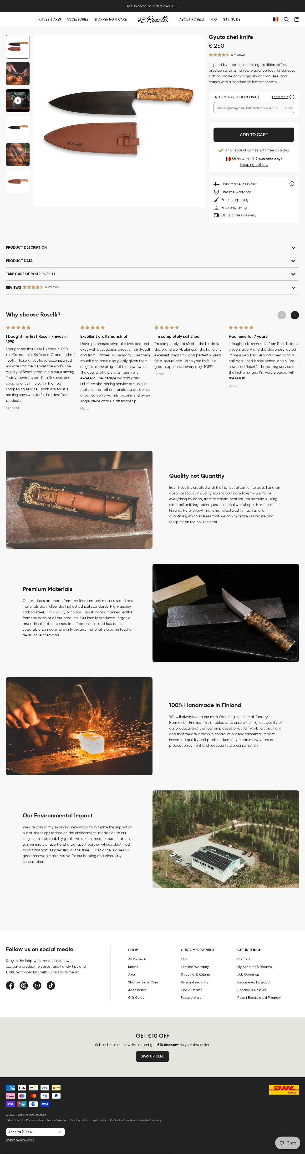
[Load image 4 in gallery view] (18, 154)
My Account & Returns (254, 967)
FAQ (184, 959)
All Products (137, 959)
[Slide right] (295, 315)
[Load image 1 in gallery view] (18, 46)
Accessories (137, 990)
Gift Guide (136, 997)
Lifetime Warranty (195, 967)
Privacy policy (34, 1120)
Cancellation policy (150, 1120)
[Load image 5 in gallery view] (18, 181)
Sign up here (152, 1056)
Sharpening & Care (143, 982)
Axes (131, 974)
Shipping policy (79, 1120)
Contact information (122, 1120)
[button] (286, 19)
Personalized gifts (194, 982)
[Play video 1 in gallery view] (18, 100)
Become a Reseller (251, 990)
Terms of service (56, 1120)
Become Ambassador (254, 982)
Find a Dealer (191, 990)
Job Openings (248, 974)
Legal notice (99, 1120)
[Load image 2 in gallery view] (18, 73)
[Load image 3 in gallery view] (18, 127)
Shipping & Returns (196, 974)
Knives (133, 967)
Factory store (191, 997)
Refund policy (14, 1120)
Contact (243, 959)
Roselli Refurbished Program (259, 997)
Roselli (20, 1114)
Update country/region (20, 1140)
